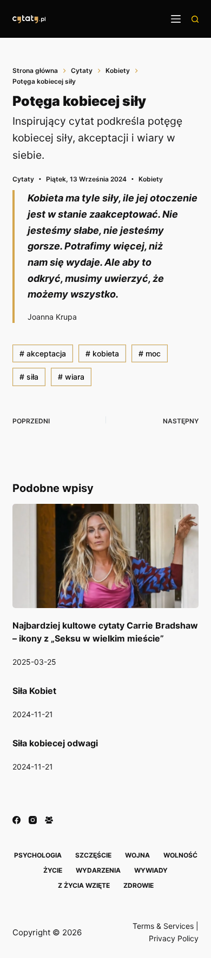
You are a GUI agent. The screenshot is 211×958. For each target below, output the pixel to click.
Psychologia (38, 855)
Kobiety (151, 179)
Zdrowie (138, 885)
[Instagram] (33, 820)
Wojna (137, 855)
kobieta (102, 353)
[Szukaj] (195, 19)
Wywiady (151, 870)
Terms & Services (163, 925)
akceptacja (42, 353)
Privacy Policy (174, 938)
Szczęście (93, 855)
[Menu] (176, 19)
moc (150, 353)
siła (28, 376)
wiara (71, 376)
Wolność (180, 855)
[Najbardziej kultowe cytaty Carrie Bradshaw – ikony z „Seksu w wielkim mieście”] (105, 556)
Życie (52, 870)
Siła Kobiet (34, 690)
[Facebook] (16, 820)
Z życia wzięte (84, 885)
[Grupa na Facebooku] (49, 820)
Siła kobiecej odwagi (55, 743)
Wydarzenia (98, 870)
